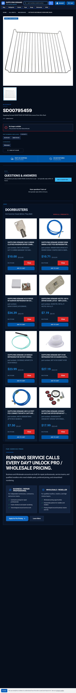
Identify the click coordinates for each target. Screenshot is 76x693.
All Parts (12, 12)
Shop (4, 7)
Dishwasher (39, 7)
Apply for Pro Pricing (16, 518)
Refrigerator (11, 7)
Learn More (37, 518)
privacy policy (60, 690)
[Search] (50, 3)
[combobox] (36, 3)
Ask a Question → (63, 179)
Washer (19, 7)
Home (5, 12)
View (29, 263)
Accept (4, 690)
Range (31, 7)
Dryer (25, 7)
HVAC (46, 7)
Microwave (22, 12)
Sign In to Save (14, 150)
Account (61, 3)
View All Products (62, 214)
